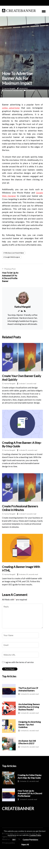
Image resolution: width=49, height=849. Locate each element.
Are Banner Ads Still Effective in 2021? (27, 742)
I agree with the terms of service (19, 662)
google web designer (12, 257)
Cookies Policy (35, 835)
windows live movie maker (14, 253)
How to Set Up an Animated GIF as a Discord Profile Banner (30, 793)
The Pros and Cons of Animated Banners (28, 689)
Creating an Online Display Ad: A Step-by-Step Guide (30, 776)
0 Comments (30, 90)
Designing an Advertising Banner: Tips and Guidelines (29, 724)
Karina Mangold (9, 88)
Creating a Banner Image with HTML (21, 568)
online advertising (11, 107)
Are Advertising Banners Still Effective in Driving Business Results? (29, 707)
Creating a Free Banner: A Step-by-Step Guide (22, 444)
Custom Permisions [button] (30, 840)
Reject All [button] (25, 844)
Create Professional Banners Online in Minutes (20, 507)
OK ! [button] (14, 840)
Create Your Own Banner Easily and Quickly (21, 377)
